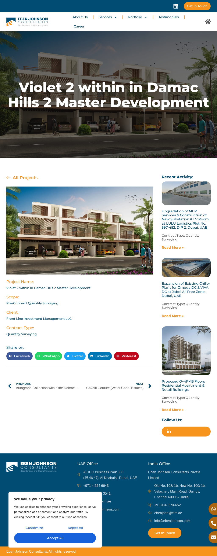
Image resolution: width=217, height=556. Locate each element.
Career (79, 26)
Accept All (55, 538)
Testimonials (169, 17)
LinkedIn (179, 431)
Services (105, 17)
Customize (34, 528)
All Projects (25, 177)
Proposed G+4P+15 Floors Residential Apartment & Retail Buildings (183, 385)
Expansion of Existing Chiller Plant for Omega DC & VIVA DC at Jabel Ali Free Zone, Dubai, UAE (186, 289)
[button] (19, 356)
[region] (55, 520)
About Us (80, 17)
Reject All (75, 528)
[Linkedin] (175, 6)
